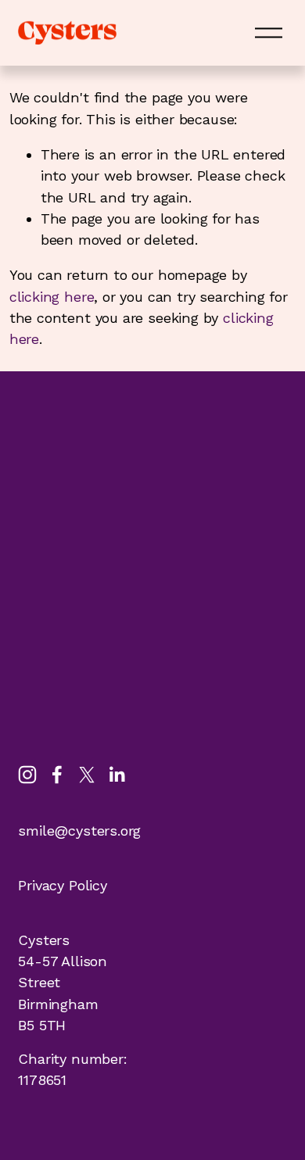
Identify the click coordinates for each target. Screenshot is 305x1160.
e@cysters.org (94, 830)
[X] (86, 774)
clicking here (52, 296)
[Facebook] (57, 774)
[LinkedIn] (116, 774)
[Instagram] (27, 774)
